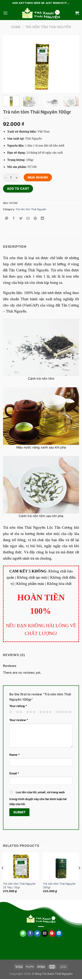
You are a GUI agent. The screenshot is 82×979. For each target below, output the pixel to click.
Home (16, 27)
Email (14, 773)
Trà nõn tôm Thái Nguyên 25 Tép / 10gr (19, 885)
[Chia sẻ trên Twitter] (21, 218)
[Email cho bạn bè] (28, 218)
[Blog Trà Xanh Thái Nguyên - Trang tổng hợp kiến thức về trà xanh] (41, 13)
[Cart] (77, 13)
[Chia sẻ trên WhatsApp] (6, 218)
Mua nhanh (38, 177)
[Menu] (5, 13)
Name (14, 754)
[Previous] (9, 64)
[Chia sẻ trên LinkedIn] (42, 218)
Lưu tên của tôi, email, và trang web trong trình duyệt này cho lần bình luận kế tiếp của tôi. (38, 798)
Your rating (18, 706)
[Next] (72, 64)
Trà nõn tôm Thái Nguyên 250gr (59, 885)
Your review (18, 720)
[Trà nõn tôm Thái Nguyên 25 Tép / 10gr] (21, 866)
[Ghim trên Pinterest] (35, 218)
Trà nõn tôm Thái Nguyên (48, 27)
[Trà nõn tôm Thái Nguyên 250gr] (61, 866)
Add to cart (18, 189)
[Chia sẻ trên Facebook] (14, 218)
